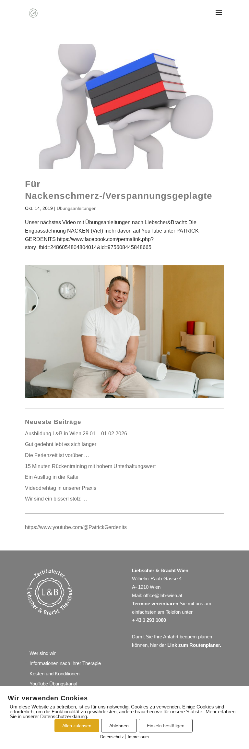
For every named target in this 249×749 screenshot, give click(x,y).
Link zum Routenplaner (193, 645)
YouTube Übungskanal (53, 683)
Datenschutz (112, 736)
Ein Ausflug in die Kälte (51, 477)
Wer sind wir (43, 653)
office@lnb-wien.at (162, 595)
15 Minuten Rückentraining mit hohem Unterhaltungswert (90, 466)
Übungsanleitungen (77, 208)
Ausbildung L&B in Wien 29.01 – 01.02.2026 (76, 433)
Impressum (138, 736)
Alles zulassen (76, 725)
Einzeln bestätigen (165, 725)
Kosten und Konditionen (54, 673)
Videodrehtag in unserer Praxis (60, 488)
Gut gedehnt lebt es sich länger (60, 444)
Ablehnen (119, 725)
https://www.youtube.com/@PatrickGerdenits (76, 527)
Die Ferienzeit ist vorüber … (57, 455)
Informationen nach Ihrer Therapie (65, 663)
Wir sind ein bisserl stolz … (56, 498)
